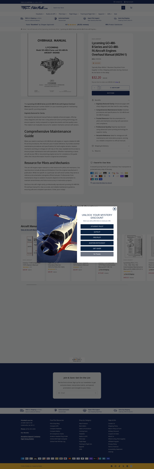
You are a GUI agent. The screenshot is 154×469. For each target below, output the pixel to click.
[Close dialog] (114, 209)
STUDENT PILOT (97, 226)
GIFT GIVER (97, 248)
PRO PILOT (97, 237)
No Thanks (97, 254)
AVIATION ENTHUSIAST (97, 243)
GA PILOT (97, 232)
